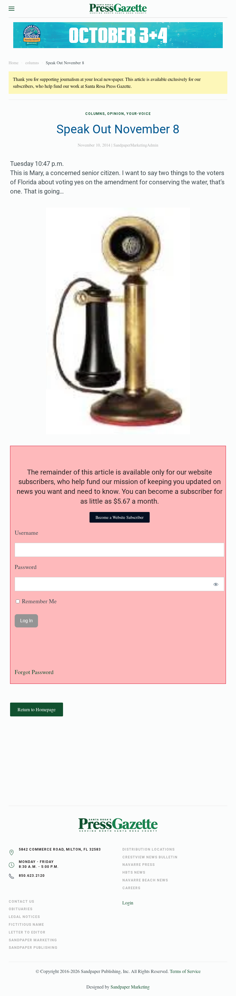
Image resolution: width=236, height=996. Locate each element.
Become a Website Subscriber (120, 517)
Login (127, 903)
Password (26, 567)
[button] (11, 8)
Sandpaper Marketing (130, 987)
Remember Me (38, 601)
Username (26, 532)
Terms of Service (185, 971)
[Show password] (216, 584)
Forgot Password (34, 672)
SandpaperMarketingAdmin (135, 145)
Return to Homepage (37, 709)
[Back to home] (118, 8)
